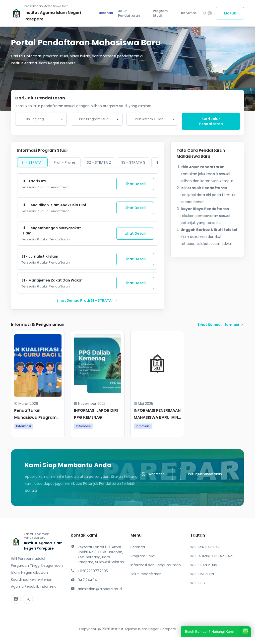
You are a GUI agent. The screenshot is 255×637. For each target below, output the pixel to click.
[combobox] (41, 119)
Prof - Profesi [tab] (65, 162)
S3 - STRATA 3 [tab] (133, 162)
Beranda (106, 12)
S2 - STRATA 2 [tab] (99, 162)
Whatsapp (156, 474)
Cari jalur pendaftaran (211, 121)
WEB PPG (197, 582)
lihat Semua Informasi (221, 324)
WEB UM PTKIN (202, 573)
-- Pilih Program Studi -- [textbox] (94, 119)
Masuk (230, 13)
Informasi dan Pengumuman (155, 565)
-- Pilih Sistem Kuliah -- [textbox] (149, 119)
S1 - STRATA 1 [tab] (32, 162)
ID (207, 13)
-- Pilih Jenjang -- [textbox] (33, 119)
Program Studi (160, 13)
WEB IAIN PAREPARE (205, 547)
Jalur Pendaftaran (129, 13)
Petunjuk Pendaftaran (205, 474)
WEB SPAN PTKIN (203, 565)
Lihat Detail (135, 183)
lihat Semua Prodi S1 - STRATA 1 (88, 300)
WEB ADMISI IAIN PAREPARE (212, 556)
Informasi (189, 13)
